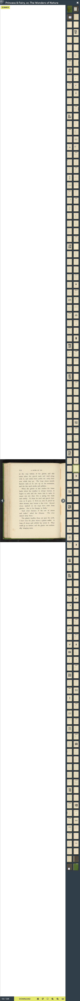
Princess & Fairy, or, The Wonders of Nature (31, 2)
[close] (77, 2)
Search (6, 7)
